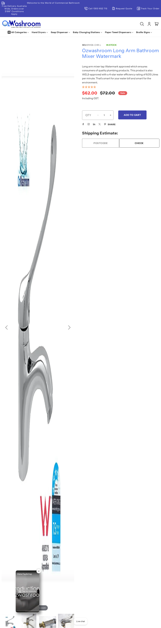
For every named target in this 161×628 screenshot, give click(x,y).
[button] (19, 32)
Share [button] (112, 124)
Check (139, 143)
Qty (88, 115)
